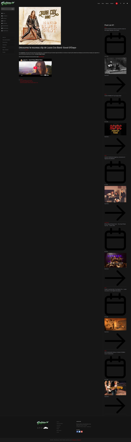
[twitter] (79, 432)
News (103, 3)
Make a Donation (5, 49)
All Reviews (5, 23)
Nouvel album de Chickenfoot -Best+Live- (26, 81)
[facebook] (77, 432)
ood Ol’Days (41, 56)
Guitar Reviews (5, 25)
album (21, 80)
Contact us (89, 426)
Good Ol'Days (24, 80)
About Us (4, 37)
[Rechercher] (12, 9)
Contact (4, 52)
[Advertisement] (116, 14)
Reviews (112, 3)
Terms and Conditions (6, 39)
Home (99, 3)
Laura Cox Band (29, 80)
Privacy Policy (5, 42)
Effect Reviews (5, 28)
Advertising (4, 44)
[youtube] (82, 432)
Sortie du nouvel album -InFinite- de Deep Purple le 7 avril (29, 82)
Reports (107, 3)
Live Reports (5, 15)
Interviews (5, 18)
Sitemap (4, 47)
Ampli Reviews (5, 30)
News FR (21, 79)
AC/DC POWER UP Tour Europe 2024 (113, 95)
